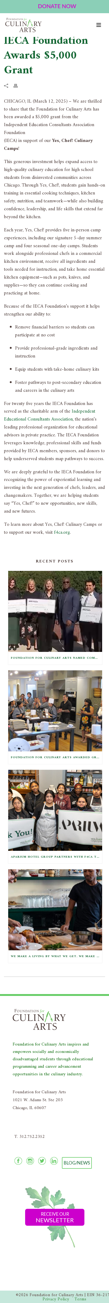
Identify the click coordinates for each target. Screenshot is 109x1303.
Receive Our (55, 1217)
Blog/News (77, 1163)
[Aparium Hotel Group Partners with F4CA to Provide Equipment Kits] (55, 810)
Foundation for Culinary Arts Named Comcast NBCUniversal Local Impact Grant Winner (56, 658)
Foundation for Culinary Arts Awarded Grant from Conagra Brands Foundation (56, 757)
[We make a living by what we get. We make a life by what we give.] (55, 909)
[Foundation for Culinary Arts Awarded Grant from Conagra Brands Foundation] (55, 710)
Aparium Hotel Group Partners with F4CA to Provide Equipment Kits (56, 857)
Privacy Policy (56, 1299)
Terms (81, 1299)
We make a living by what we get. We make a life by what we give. (56, 956)
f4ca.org (62, 532)
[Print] (18, 86)
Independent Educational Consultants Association (49, 415)
